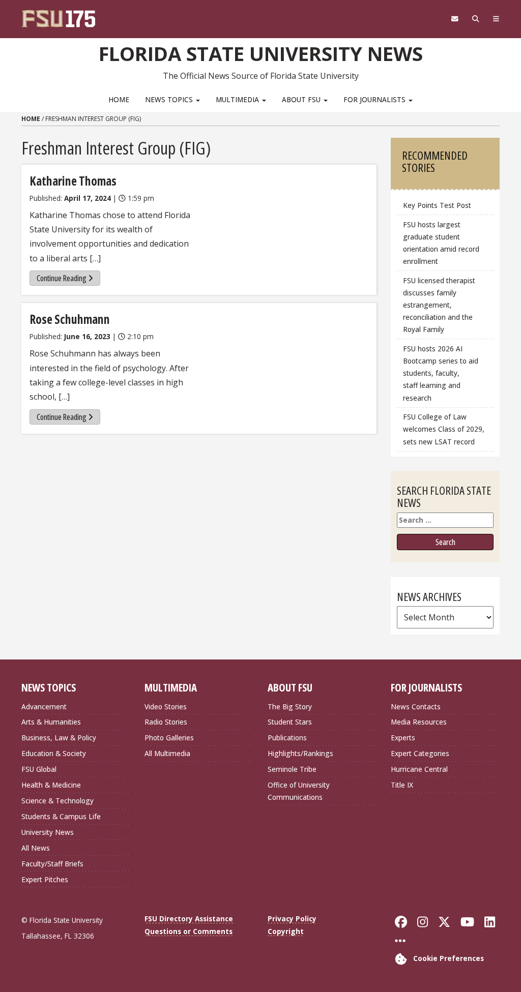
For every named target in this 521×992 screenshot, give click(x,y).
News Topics (170, 99)
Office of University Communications (299, 791)
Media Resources (419, 722)
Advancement (44, 706)
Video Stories (165, 706)
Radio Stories (165, 722)
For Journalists (375, 99)
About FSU (302, 99)
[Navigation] (496, 18)
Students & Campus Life (61, 816)
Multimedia (238, 99)
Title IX (402, 785)
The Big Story (290, 706)
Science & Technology (57, 800)
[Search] (475, 18)
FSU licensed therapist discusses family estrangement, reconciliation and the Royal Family (439, 305)
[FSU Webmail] (454, 18)
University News (47, 832)
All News (35, 848)
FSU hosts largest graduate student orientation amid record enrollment (441, 243)
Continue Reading (61, 278)
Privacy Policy (292, 918)
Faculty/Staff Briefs (52, 863)
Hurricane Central (419, 769)
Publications (287, 737)
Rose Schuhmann (70, 319)
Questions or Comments (188, 931)
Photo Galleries (169, 737)
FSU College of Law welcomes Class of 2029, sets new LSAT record (443, 429)
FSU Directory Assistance (188, 918)
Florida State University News (261, 53)
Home (118, 99)
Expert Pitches (44, 879)
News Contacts (416, 706)
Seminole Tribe (292, 769)
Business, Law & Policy (58, 737)
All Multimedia (167, 753)
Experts (403, 737)
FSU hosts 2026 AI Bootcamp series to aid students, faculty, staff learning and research (440, 373)
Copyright (286, 931)
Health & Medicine (51, 785)
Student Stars (290, 722)
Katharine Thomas (74, 180)
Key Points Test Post (437, 205)
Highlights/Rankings (300, 753)
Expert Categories (420, 753)
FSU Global (38, 769)
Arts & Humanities (51, 722)
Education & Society (53, 753)
